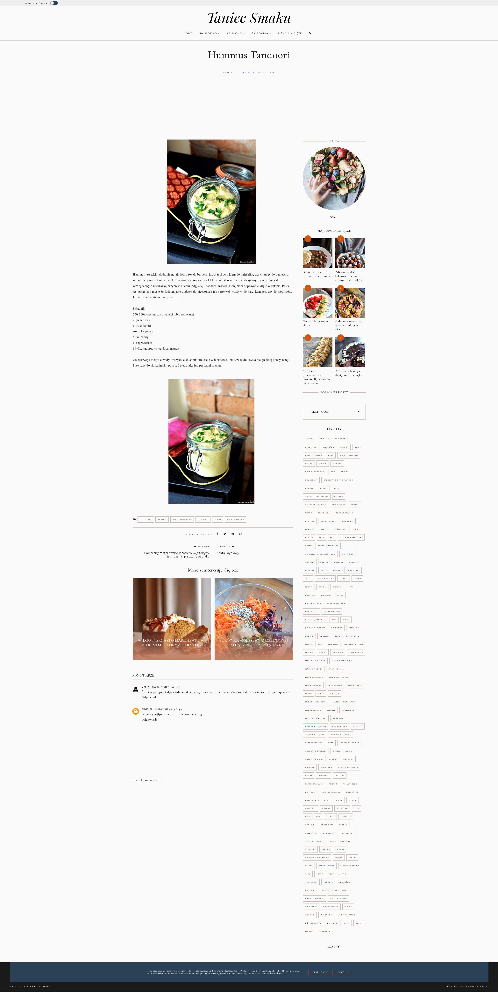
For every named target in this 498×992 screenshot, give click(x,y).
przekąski (203, 519)
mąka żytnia (355, 685)
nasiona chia (339, 726)
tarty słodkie (326, 866)
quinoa (353, 800)
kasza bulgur (313, 603)
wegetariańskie (235, 519)
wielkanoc (311, 907)
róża (356, 808)
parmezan (326, 767)
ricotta (326, 808)
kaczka (323, 587)
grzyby (324, 562)
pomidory (310, 792)
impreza (310, 570)
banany (344, 447)
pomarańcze (350, 784)
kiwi (334, 620)
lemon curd (353, 636)
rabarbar (310, 808)
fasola (309, 537)
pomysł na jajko (331, 792)
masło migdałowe (315, 661)
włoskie (310, 915)
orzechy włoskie (342, 751)
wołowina (326, 915)
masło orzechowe (341, 661)
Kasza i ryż (311, 611)
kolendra (336, 628)
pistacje (339, 775)
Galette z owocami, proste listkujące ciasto (348, 325)
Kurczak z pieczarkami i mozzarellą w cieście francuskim (317, 377)
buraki (309, 488)
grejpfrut (347, 554)
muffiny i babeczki (315, 718)
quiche (339, 800)
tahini (217, 519)
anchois (324, 439)
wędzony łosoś (338, 898)
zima (347, 923)
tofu (307, 874)
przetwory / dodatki (317, 800)
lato (337, 636)
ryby (307, 817)
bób (333, 472)
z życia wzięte (290, 33)
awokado (340, 439)
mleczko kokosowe (316, 702)
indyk (324, 570)
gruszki (309, 562)
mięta (321, 693)
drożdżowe (339, 529)
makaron (333, 644)
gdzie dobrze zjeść (351, 537)
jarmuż (343, 578)
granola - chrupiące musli (320, 554)
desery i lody (328, 521)
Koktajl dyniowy (228, 553)
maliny (309, 652)
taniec (309, 866)
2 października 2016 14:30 (167, 709)
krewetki (353, 628)
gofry (308, 546)
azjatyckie (311, 447)
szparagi (310, 849)
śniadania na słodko (317, 858)
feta (321, 537)
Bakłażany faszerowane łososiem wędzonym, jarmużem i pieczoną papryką (177, 554)
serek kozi (327, 825)
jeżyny (309, 587)
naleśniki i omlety (315, 726)
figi (332, 537)
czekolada (324, 513)
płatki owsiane (314, 784)
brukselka (311, 480)
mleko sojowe (313, 710)
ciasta (335, 488)
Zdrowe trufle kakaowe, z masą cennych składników (349, 276)
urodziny (310, 890)
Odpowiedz (149, 697)
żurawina (324, 931)
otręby (333, 759)
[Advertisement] (249, 111)
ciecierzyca (146, 519)
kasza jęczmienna (315, 620)
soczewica (311, 833)
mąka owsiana (313, 685)
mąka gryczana (313, 669)
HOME (188, 33)
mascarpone (356, 652)
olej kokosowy (313, 743)
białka (309, 464)
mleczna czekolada (344, 702)
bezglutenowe (313, 455)
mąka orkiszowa (338, 677)
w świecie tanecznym (334, 890)
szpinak (326, 849)
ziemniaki (332, 923)
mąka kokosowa (314, 677)
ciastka (338, 496)
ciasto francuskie (315, 505)
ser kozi (310, 825)
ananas (309, 439)
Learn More (320, 972)
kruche (309, 636)
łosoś (308, 644)
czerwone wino (345, 513)
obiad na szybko (314, 735)
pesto (308, 775)
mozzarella (348, 710)
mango (322, 652)
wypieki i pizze (346, 915)
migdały (334, 693)
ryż (318, 817)
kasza (340, 595)
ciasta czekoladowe (316, 496)
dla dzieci (347, 521)
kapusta (326, 595)
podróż (333, 784)
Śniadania (260, 33)
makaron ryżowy (353, 644)
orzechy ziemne (314, 759)
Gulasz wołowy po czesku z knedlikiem (316, 274)
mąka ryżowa (334, 685)
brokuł (345, 472)
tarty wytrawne (349, 866)
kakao (350, 587)
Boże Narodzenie (315, 472)
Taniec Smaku (249, 17)
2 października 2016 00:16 (165, 687)
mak (320, 644)
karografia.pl (477, 986)
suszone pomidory (339, 841)
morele (331, 710)
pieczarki (323, 775)
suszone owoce (314, 841)
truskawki (311, 882)
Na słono (234, 33)
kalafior (310, 595)
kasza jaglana (332, 611)
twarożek (344, 882)
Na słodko (208, 33)
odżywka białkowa (340, 735)
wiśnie (348, 907)
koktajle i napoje (315, 628)
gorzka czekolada (328, 546)
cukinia (355, 505)
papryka (310, 767)
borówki (337, 464)
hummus (162, 519)
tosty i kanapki (337, 874)
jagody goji (353, 570)
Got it (343, 972)
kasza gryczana (336, 603)
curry (308, 513)
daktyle (309, 521)
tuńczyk (328, 882)
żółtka (309, 931)
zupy (358, 923)
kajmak (337, 587)
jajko (308, 578)
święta (339, 858)
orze (330, 743)
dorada (309, 529)
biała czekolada (348, 455)
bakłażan (328, 447)
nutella (357, 726)
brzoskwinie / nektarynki (338, 480)
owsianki (348, 759)
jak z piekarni (325, 578)
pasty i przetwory (182, 519)
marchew (337, 652)
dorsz (323, 529)
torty (320, 874)
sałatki (330, 817)
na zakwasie (339, 718)
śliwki (340, 849)
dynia (355, 529)
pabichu (147, 709)
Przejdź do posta (172, 654)
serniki (343, 825)
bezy (330, 455)
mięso (308, 693)
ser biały (346, 817)
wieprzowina (330, 907)
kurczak (324, 636)
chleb (322, 488)
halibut (338, 562)
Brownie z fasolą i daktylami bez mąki (348, 373)
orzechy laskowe (349, 743)
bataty (358, 447)
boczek (323, 464)
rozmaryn (342, 808)
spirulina (347, 833)
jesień (357, 578)
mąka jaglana (336, 669)
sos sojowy (329, 833)
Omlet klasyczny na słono (316, 323)
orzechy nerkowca (316, 751)
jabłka (337, 570)
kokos (346, 620)
